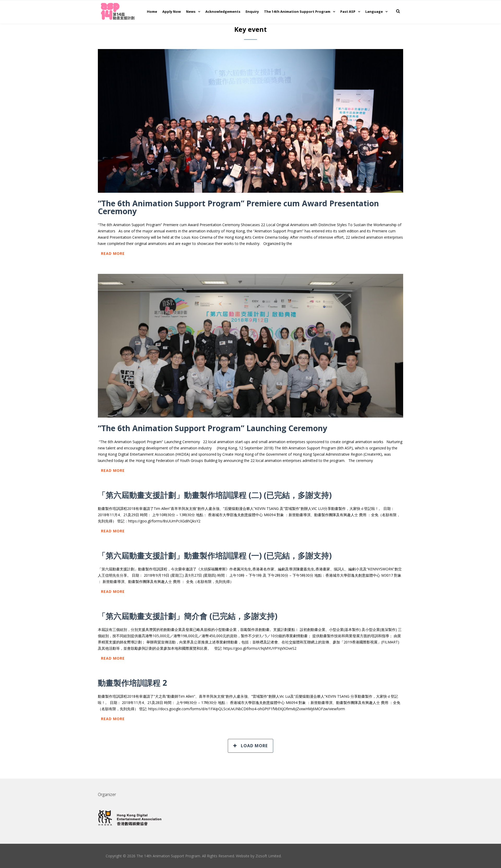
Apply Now (171, 11)
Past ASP (347, 11)
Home (152, 11)
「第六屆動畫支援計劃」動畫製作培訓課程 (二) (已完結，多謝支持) (215, 495)
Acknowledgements (222, 11)
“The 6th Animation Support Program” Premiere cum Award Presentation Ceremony (238, 207)
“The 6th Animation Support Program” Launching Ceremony (212, 428)
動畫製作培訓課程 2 (132, 682)
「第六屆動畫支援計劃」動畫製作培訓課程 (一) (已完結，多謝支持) (215, 555)
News (190, 11)
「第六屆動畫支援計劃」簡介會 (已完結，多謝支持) (187, 616)
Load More (254, 746)
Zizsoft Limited (268, 855)
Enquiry (252, 11)
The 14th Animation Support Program (297, 11)
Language (374, 11)
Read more (113, 253)
